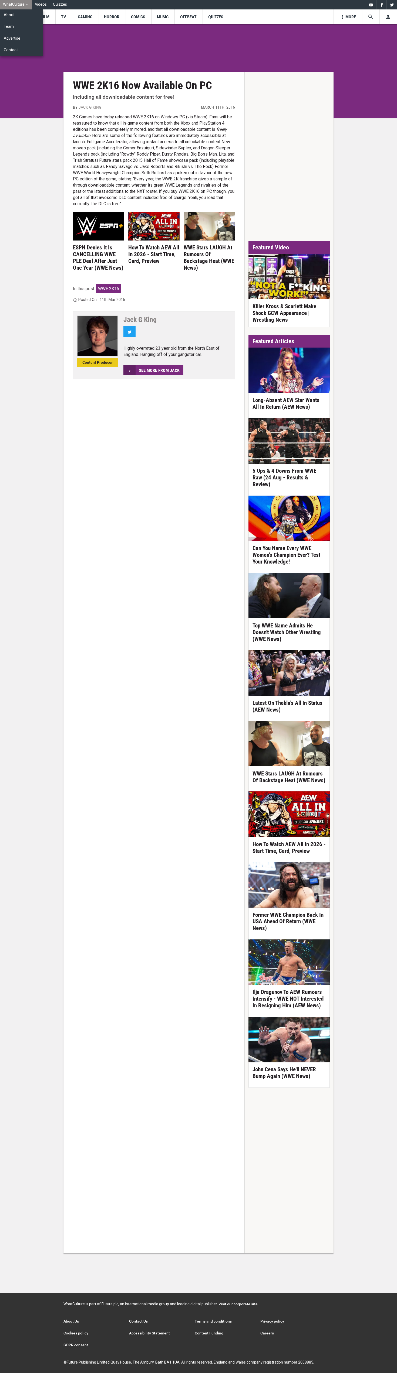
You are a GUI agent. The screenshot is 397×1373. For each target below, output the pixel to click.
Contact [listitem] (11, 50)
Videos (41, 4)
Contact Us (138, 1321)
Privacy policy (272, 1321)
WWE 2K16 (108, 288)
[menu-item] (45, 16)
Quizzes (60, 4)
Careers (267, 1333)
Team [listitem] (9, 26)
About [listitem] (9, 15)
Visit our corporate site (238, 1304)
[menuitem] (16, 4)
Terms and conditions (213, 1321)
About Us (71, 1321)
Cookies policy (75, 1333)
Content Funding (209, 1333)
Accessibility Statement (149, 1333)
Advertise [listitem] (12, 38)
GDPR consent (75, 1345)
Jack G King (90, 107)
